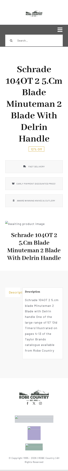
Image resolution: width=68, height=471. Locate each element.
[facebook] (27, 403)
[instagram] (40, 403)
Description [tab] (14, 292)
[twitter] (34, 403)
